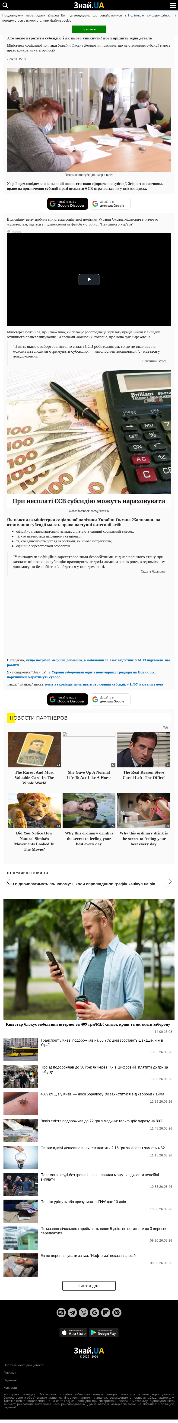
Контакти (10, 1387)
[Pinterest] (116, 1312)
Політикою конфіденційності (150, 15)
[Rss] (61, 1312)
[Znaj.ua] (89, 5)
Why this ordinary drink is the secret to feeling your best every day (89, 838)
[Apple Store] (74, 1332)
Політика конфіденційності (23, 1365)
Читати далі (89, 1286)
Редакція (10, 1380)
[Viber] (83, 1312)
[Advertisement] (89, 621)
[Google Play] (104, 1332)
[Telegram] (72, 1312)
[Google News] (94, 1312)
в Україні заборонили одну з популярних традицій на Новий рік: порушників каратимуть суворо (81, 674)
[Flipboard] (105, 1312)
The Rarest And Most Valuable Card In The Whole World (34, 778)
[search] (5, 5)
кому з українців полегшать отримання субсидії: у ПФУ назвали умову (104, 684)
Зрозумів (89, 29)
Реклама (9, 1373)
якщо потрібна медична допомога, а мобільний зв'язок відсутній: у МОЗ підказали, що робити (88, 662)
